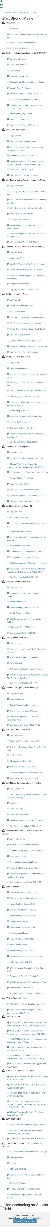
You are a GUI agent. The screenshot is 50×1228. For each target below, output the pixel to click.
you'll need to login (35, 1218)
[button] (1, 2)
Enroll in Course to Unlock (25, 1221)
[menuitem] (1, 5)
